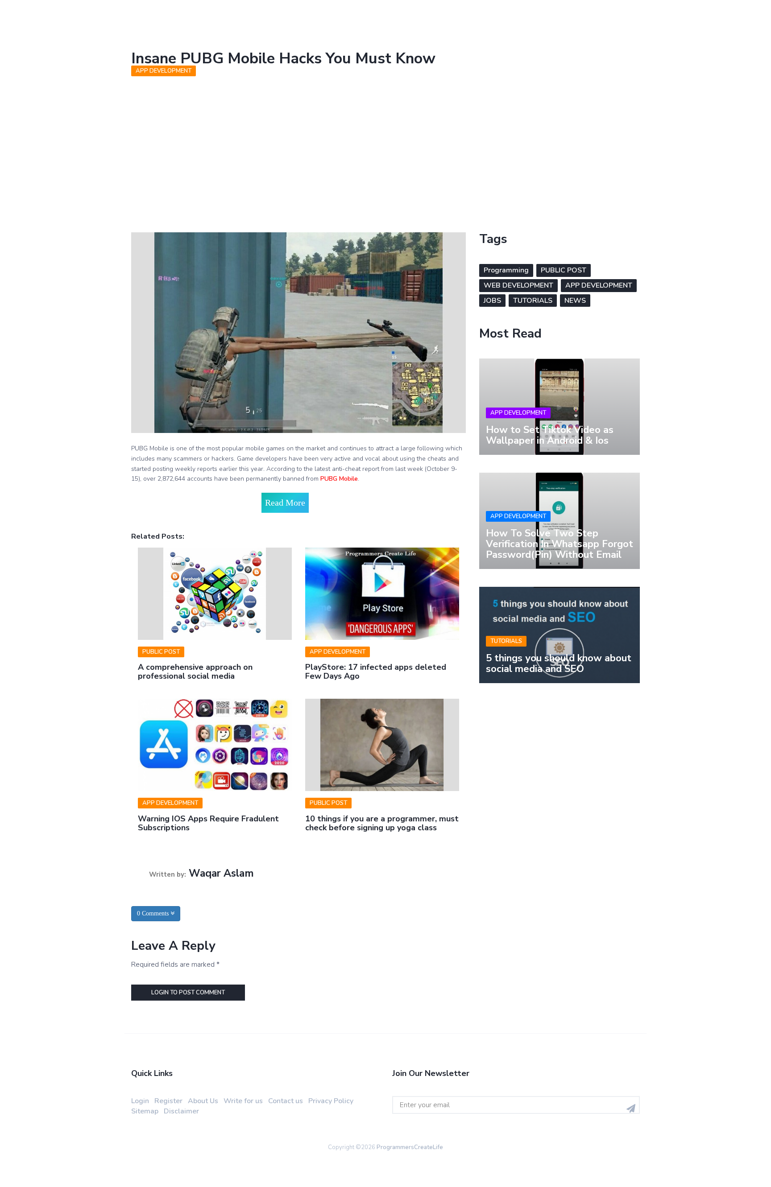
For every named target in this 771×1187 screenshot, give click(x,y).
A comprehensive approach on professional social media (195, 671)
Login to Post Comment (188, 993)
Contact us (285, 1101)
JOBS (492, 300)
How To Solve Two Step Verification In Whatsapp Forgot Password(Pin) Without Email (559, 544)
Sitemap (144, 1111)
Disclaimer (181, 1111)
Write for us (243, 1101)
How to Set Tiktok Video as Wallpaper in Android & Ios (549, 435)
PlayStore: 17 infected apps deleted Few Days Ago (375, 671)
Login (140, 1101)
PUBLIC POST (161, 652)
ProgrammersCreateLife (410, 1147)
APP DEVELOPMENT (163, 71)
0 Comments (153, 913)
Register (168, 1101)
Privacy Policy (330, 1101)
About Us (203, 1101)
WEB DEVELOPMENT (518, 285)
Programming (506, 270)
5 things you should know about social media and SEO (558, 663)
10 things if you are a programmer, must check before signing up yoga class (382, 823)
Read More (285, 502)
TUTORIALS (532, 300)
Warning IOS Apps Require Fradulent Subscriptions (208, 823)
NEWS (575, 300)
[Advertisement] (385, 147)
